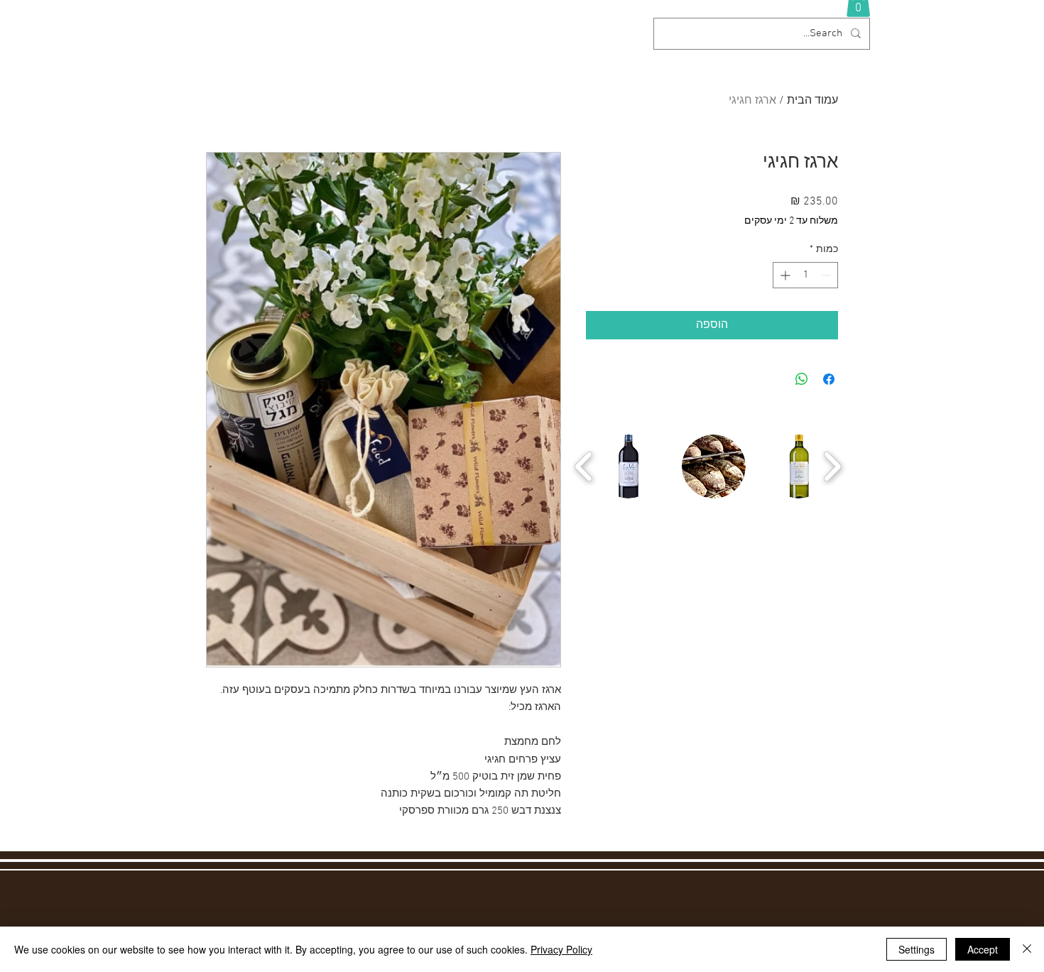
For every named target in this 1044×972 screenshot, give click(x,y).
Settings (916, 949)
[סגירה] (1026, 949)
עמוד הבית (812, 101)
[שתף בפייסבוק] (828, 379)
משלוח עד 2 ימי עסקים (791, 221)
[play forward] (832, 466)
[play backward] (584, 466)
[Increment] (784, 275)
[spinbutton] (805, 275)
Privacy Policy (561, 949)
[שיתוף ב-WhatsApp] (801, 379)
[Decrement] (827, 275)
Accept (982, 949)
